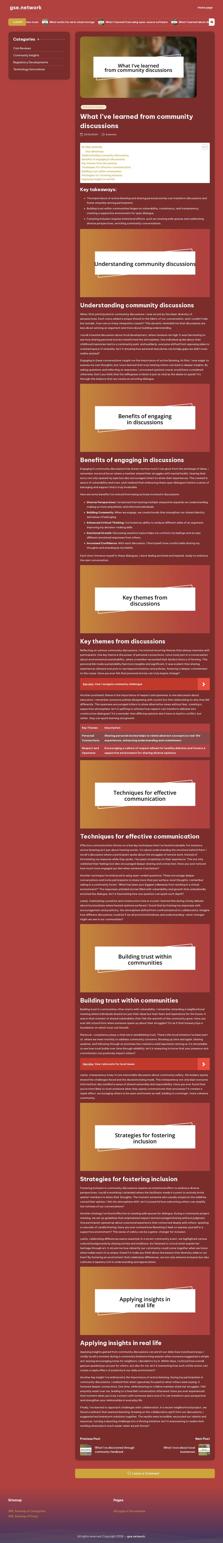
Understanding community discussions (105, 155)
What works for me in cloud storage (35, 22)
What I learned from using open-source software (100, 22)
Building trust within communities (102, 171)
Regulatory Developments (30, 62)
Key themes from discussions (99, 163)
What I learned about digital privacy (165, 22)
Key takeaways (95, 151)
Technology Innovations (29, 69)
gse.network (26, 7)
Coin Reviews (22, 48)
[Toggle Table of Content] (203, 147)
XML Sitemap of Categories (27, 1511)
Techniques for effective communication (106, 167)
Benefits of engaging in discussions (103, 159)
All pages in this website (129, 1511)
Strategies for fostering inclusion (102, 175)
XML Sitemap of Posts (23, 1516)
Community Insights (94, 107)
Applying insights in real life (98, 179)
